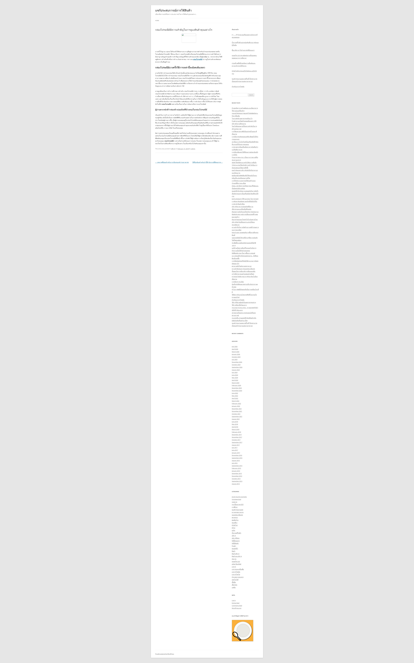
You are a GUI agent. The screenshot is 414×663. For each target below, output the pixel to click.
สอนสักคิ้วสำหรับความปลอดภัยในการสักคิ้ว (245, 191)
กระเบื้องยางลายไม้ (237, 505)
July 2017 (234, 448)
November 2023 (237, 391)
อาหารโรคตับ (236, 572)
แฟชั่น (234, 587)
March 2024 (235, 383)
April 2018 (235, 427)
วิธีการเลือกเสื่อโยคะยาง (239, 305)
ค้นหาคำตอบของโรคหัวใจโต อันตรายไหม (245, 220)
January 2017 (236, 453)
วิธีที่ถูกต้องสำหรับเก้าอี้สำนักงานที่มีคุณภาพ (207, 162)
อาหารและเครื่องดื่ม (238, 569)
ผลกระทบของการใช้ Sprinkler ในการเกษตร (245, 199)
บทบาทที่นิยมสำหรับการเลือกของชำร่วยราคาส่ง (172, 162)
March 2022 (235, 401)
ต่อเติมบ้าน (235, 520)
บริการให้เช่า (236, 538)
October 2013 (236, 479)
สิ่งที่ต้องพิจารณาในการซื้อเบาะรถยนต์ (243, 253)
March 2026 (235, 352)
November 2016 (237, 455)
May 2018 (235, 424)
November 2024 (237, 362)
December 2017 (237, 435)
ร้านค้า (234, 546)
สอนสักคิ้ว (235, 549)
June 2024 (235, 375)
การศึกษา (235, 507)
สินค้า (233, 551)
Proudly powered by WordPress (164, 654)
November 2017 (237, 437)
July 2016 (234, 463)
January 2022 (236, 406)
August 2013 (236, 484)
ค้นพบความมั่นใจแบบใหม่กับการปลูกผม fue (245, 212)
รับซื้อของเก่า (236, 541)
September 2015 (237, 466)
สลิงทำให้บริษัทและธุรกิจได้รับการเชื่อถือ (244, 163)
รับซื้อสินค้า (235, 543)
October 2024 (236, 365)
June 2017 (235, 450)
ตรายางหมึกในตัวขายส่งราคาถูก (242, 266)
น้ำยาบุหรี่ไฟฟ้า (236, 533)
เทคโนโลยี (235, 580)
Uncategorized (236, 499)
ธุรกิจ (233, 530)
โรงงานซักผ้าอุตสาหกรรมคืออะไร (242, 118)
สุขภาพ (234, 559)
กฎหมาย (234, 502)
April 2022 (235, 398)
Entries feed (235, 603)
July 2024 (234, 372)
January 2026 (236, 354)
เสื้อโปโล (234, 585)
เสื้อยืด (234, 582)
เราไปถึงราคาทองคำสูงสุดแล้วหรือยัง (243, 274)
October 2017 (236, 440)
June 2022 (235, 393)
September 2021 (237, 416)
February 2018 (236, 432)
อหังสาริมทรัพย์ (236, 564)
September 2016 (237, 458)
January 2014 (236, 471)
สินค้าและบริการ (237, 556)
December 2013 (237, 473)
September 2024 (237, 367)
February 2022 (236, 403)
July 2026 (234, 346)
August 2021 (236, 419)
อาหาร (234, 567)
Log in (234, 600)
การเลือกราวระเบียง (238, 282)
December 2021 (237, 409)
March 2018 (235, 429)
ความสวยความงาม (238, 512)
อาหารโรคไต (236, 574)
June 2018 (235, 422)
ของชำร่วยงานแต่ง (237, 510)
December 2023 (237, 388)
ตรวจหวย (235, 517)
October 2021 (236, 414)
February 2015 (236, 468)
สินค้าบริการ (235, 554)
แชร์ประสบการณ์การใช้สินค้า (173, 10)
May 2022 (235, 396)
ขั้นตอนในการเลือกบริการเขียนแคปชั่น (243, 271)
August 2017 (236, 445)
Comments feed (237, 606)
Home (157, 20)
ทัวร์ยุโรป (235, 525)
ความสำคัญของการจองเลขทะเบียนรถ (243, 269)
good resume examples (239, 497)
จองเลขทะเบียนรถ (237, 515)
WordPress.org (236, 608)
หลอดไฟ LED (236, 562)
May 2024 (235, 378)
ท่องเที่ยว (234, 523)
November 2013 (237, 476)
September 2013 (237, 481)
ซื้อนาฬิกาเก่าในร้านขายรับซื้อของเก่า (243, 50)
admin (193, 149)
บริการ (173, 149)
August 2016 (236, 460)
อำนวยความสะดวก (238, 577)
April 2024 (235, 380)
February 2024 (236, 385)
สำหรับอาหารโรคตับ (238, 87)
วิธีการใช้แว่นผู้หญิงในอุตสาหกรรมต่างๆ (244, 302)
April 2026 (235, 349)
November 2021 (237, 411)
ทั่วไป (233, 528)
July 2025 (234, 359)
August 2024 (236, 370)
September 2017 (237, 442)
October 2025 (236, 357)
